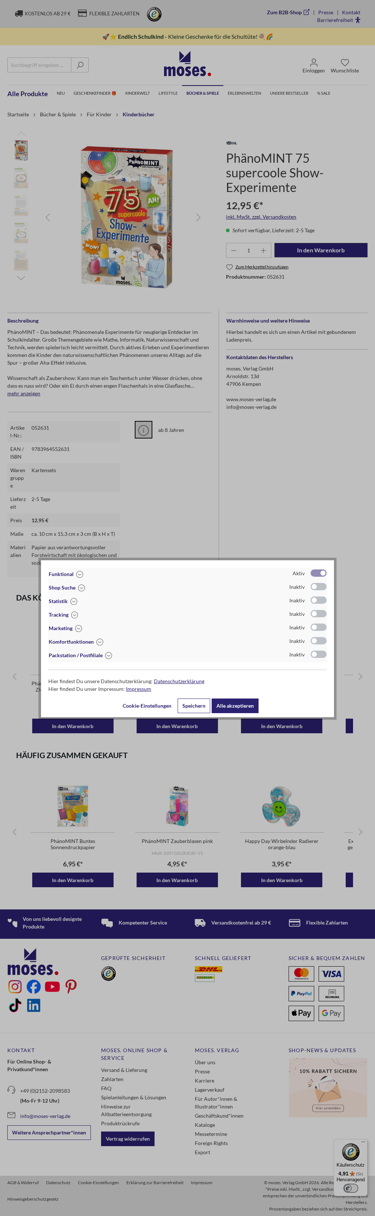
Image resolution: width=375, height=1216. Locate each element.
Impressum (138, 689)
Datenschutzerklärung (179, 681)
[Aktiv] (319, 573)
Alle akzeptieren (235, 706)
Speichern (193, 706)
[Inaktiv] (319, 586)
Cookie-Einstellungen (147, 706)
